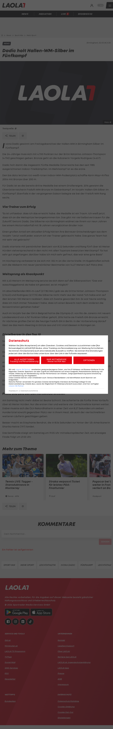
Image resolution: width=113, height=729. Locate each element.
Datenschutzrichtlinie (29, 391)
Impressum (13, 391)
